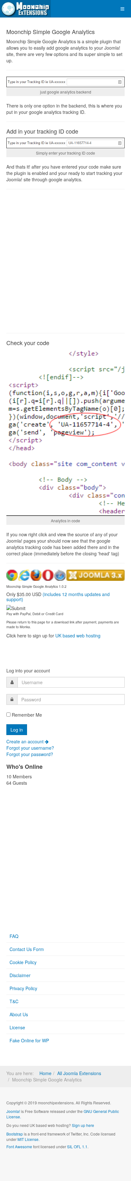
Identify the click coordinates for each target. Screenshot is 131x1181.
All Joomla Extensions (79, 1073)
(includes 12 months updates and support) (58, 596)
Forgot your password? (29, 754)
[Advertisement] (65, 261)
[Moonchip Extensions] (25, 8)
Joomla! (13, 1111)
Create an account (25, 741)
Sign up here (83, 1125)
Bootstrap (14, 1133)
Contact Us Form (27, 949)
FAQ (14, 936)
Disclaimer (20, 975)
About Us (19, 1014)
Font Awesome (19, 1146)
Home (45, 1073)
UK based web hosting (77, 635)
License (17, 1027)
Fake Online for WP (29, 1040)
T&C (14, 1001)
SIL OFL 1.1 (77, 1146)
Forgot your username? (30, 748)
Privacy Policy (23, 988)
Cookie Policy (23, 962)
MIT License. (28, 1139)
